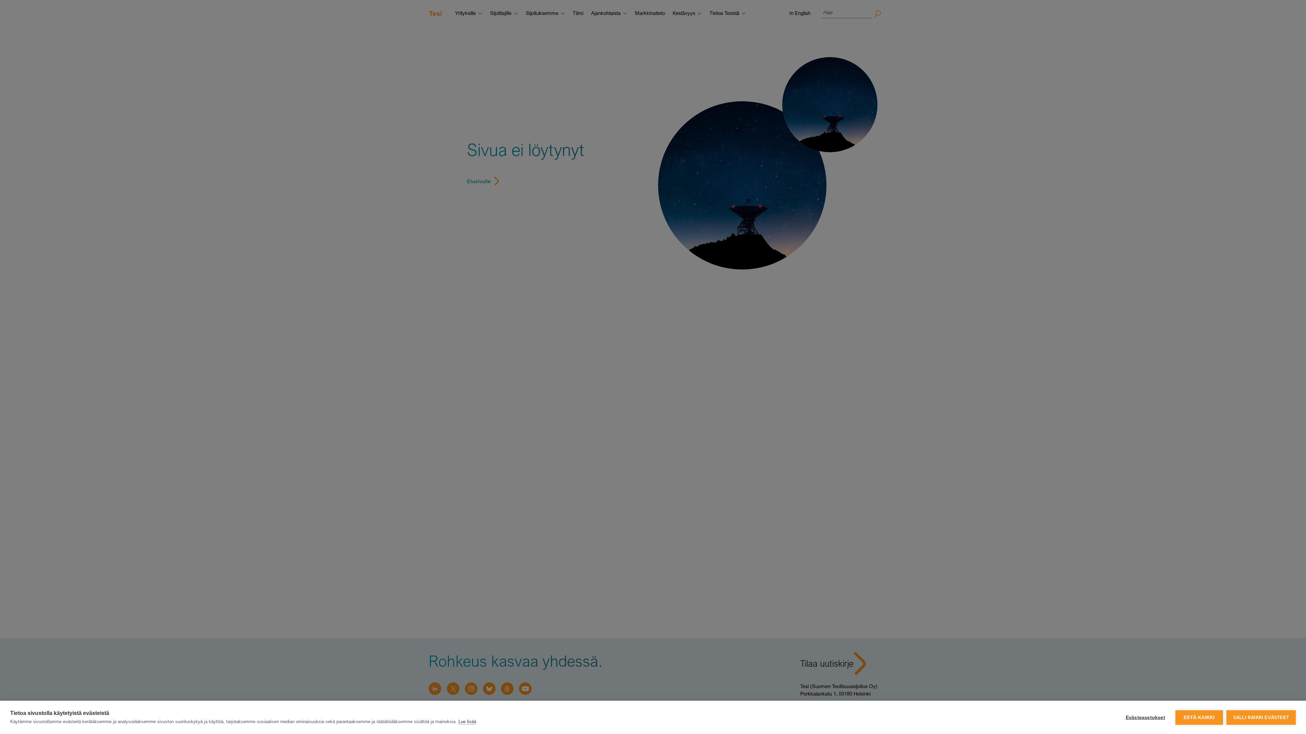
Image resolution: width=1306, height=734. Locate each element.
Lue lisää (467, 721)
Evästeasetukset (1145, 717)
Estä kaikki (1199, 717)
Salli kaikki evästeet (1261, 717)
